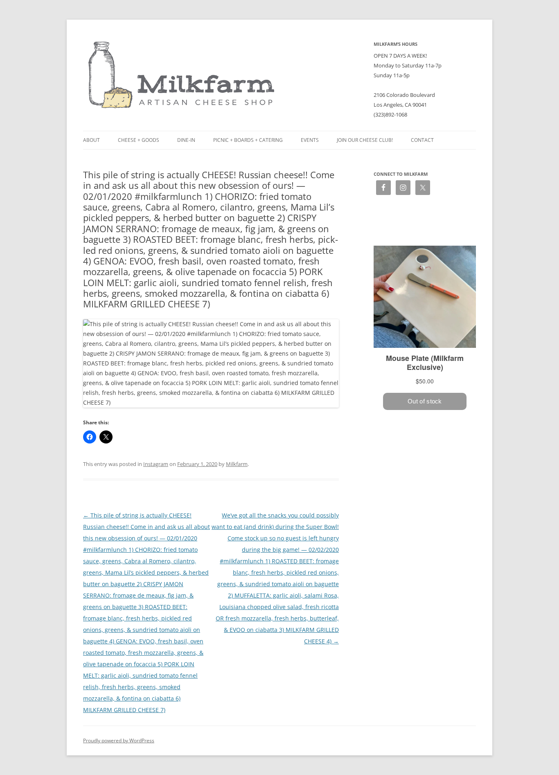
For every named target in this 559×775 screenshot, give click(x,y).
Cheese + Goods (138, 140)
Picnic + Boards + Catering (248, 140)
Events (310, 140)
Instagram (155, 464)
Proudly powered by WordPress (118, 740)
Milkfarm (237, 464)
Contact (422, 140)
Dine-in (186, 140)
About (91, 140)
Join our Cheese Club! (365, 140)
